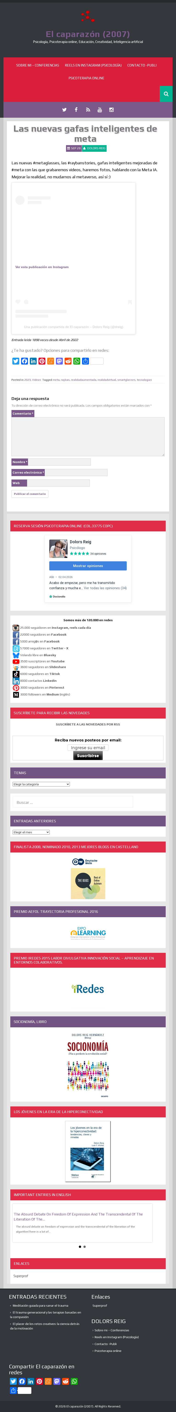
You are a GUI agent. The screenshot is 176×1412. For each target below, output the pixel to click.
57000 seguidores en (43, 648)
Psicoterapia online (86, 78)
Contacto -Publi (142, 65)
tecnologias (144, 379)
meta (56, 379)
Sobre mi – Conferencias (37, 65)
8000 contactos (38, 681)
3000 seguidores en (41, 688)
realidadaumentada (83, 379)
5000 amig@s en (40, 641)
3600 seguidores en (43, 667)
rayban (65, 379)
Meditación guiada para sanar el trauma (40, 1305)
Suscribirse (88, 756)
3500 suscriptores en (42, 661)
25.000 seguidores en (55, 628)
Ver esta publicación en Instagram (42, 267)
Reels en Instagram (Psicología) (93, 65)
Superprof (21, 1276)
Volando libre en (38, 655)
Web (16, 483)
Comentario (23, 413)
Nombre (20, 462)
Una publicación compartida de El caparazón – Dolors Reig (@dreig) (73, 327)
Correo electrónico (28, 472)
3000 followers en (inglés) (45, 694)
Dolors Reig (96, 148)
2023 (27, 379)
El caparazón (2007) (88, 34)
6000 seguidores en (40, 674)
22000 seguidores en (43, 635)
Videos (36, 379)
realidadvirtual (107, 379)
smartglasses (126, 379)
